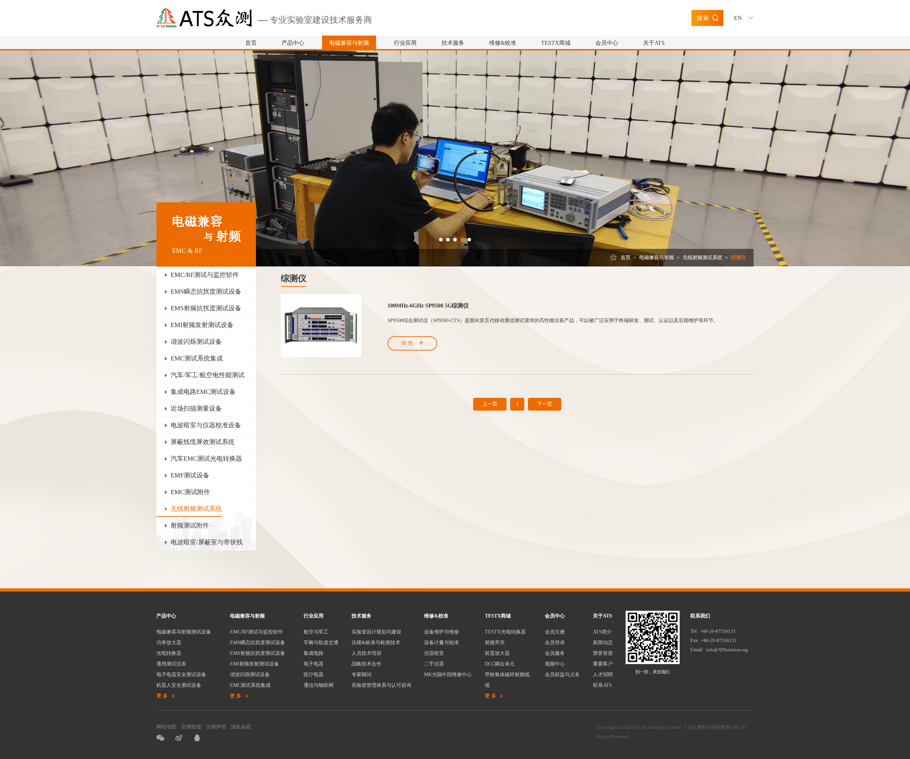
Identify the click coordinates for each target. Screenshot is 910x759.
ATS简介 (602, 632)
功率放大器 (168, 642)
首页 (251, 43)
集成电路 (313, 653)
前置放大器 (497, 653)
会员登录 (555, 642)
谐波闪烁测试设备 (250, 674)
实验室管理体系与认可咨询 (381, 685)
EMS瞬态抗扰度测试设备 (257, 642)
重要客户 (603, 664)
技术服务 (452, 43)
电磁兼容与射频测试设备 (183, 632)
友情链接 (191, 726)
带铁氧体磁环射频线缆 (507, 680)
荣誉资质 (603, 653)
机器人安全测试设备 (178, 685)
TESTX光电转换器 (505, 632)
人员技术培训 (366, 653)
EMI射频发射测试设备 (254, 664)
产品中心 (293, 43)
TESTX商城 (556, 43)
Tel (693, 631)
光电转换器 (168, 653)
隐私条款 (241, 726)
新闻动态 (603, 642)
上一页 (489, 404)
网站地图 (166, 726)
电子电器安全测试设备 (181, 674)
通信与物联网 (318, 685)
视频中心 (555, 664)
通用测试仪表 (171, 664)
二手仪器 (434, 664)
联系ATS (602, 685)
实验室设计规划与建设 (376, 632)
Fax (694, 640)
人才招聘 (603, 674)
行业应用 (405, 43)
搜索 (703, 18)
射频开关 (495, 642)
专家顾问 (361, 674)
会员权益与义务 (562, 674)
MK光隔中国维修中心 (448, 674)
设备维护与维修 (441, 632)
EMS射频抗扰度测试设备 (257, 653)
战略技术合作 (366, 664)
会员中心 (606, 43)
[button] (441, 239)
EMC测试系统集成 (250, 685)
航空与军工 (316, 632)
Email (696, 649)
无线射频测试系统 (702, 257)
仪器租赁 (434, 653)
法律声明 (216, 726)
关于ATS (654, 43)
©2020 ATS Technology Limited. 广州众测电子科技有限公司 (678, 727)
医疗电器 (313, 674)
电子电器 (313, 664)
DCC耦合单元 (500, 664)
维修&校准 (502, 43)
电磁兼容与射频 (349, 43)
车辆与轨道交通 (321, 642)
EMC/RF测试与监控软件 (256, 632)
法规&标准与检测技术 (376, 642)
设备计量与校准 (441, 642)
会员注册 (555, 632)
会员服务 (555, 653)
